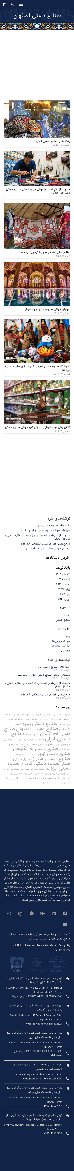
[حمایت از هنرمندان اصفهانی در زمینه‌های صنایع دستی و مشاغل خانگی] (37, 153)
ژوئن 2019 (64, 589)
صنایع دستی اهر (32, 734)
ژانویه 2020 (63, 579)
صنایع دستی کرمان (40, 763)
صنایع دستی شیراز (51, 758)
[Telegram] (31, 913)
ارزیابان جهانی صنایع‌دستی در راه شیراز (47, 309)
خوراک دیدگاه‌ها (61, 646)
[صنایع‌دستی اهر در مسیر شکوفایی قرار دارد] (37, 205)
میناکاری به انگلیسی (30, 778)
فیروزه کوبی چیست (49, 773)
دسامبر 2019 (63, 584)
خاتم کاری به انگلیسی (52, 714)
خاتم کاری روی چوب (33, 714)
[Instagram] (20, 913)
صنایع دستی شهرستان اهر (26, 754)
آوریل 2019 (64, 599)
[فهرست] (21, 4)
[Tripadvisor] (43, 913)
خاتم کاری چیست (16, 714)
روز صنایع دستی (31, 719)
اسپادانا (66, 615)
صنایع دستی (63, 620)
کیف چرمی (65, 782)
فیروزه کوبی (14, 769)
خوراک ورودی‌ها (61, 641)
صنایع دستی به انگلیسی (35, 748)
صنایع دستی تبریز (54, 753)
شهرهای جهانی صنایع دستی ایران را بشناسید (44, 530)
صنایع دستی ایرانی (22, 744)
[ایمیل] (65, 924)
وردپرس (65, 651)
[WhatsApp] (9, 913)
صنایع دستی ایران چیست (41, 744)
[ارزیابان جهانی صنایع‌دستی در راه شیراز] (37, 264)
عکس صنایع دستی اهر (39, 769)
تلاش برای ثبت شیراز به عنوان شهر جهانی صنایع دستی (37, 427)
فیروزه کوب (24, 769)
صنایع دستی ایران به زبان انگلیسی (30, 739)
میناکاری (42, 778)
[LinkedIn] (54, 913)
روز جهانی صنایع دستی (48, 719)
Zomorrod (64, 950)
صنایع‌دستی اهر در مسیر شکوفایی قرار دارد (45, 252)
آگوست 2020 (63, 574)
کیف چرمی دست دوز (51, 782)
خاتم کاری (66, 714)
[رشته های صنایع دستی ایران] (37, 102)
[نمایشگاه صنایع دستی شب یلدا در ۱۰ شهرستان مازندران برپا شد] (37, 321)
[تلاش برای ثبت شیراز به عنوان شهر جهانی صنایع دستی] (37, 382)
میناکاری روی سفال (13, 778)
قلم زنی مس (65, 778)
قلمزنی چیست (53, 778)
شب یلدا (62, 724)
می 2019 (65, 594)
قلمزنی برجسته (27, 773)
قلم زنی (37, 773)
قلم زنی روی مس (13, 773)
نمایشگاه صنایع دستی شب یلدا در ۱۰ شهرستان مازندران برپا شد (37, 368)
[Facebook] (65, 913)
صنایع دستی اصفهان (37, 728)
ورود (68, 636)
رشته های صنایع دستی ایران (53, 141)
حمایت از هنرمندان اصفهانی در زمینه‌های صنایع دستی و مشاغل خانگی (38, 191)
